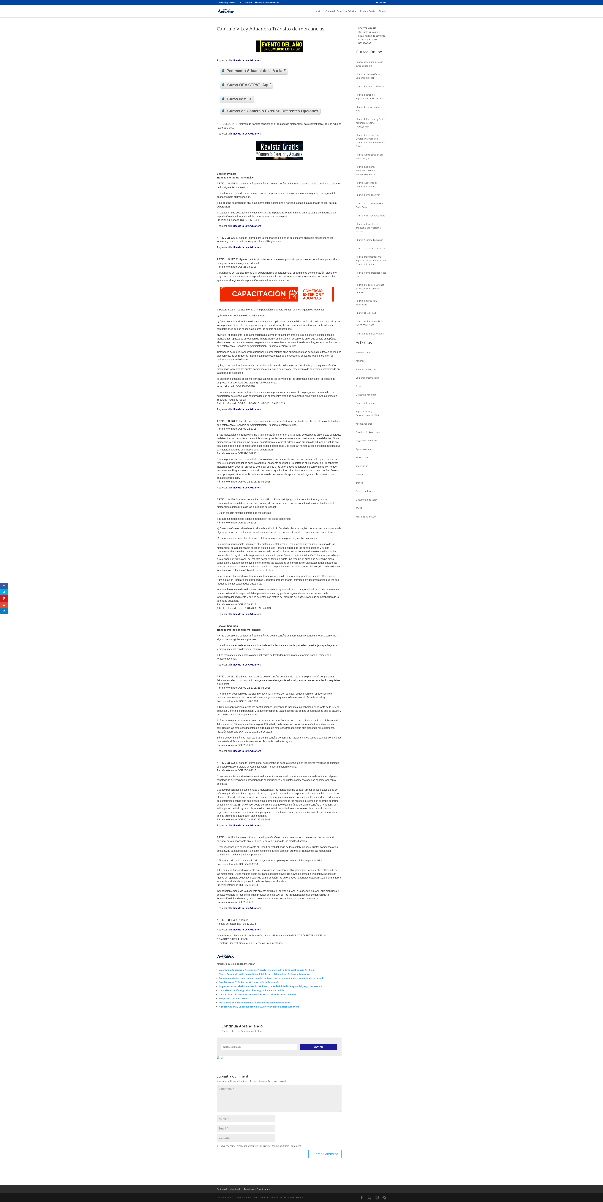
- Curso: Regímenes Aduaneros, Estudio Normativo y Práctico (366, 170)
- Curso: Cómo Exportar (368, 194)
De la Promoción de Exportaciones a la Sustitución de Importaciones (257, 994)
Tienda (382, 11)
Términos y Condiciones (257, 1189)
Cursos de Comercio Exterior (340, 11)
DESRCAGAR (364, 43)
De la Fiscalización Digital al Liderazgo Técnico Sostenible (251, 990)
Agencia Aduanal (364, 448)
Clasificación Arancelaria (368, 432)
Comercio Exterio (364, 403)
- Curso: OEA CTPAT (366, 312)
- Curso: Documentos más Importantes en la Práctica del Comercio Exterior (371, 260)
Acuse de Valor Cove (366, 516)
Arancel (359, 474)
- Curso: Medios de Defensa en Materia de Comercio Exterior (370, 288)
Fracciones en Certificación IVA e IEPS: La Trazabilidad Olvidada (254, 1002)
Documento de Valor (366, 499)
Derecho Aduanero (365, 491)
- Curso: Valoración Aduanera (370, 215)
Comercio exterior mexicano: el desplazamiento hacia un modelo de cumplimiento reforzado (271, 978)
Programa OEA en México (233, 998)
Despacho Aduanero (366, 394)
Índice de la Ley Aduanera (245, 60)
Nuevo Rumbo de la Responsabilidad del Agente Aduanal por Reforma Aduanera (264, 974)
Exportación (362, 457)
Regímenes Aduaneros (367, 440)
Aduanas (360, 360)
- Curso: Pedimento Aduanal (370, 86)
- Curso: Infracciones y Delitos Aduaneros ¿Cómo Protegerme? (371, 123)
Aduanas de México (366, 369)
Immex (359, 482)
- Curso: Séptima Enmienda (369, 239)
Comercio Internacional (367, 377)
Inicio (318, 11)
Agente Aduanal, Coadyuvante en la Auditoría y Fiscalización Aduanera (259, 1006)
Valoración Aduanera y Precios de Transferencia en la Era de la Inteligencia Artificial (267, 969)
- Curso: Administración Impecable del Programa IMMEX (368, 228)
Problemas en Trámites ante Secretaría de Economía (249, 982)
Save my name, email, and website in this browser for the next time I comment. (260, 1145)
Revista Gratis (367, 11)
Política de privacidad (228, 1189)
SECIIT (359, 508)
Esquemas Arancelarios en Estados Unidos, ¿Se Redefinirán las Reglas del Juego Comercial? (270, 986)
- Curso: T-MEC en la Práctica (370, 248)
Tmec (358, 386)
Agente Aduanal (364, 423)
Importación (362, 465)
